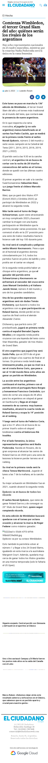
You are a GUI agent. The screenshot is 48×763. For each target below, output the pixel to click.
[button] (3, 5)
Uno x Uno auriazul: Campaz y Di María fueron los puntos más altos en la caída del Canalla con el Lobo (23, 661)
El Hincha (7, 15)
